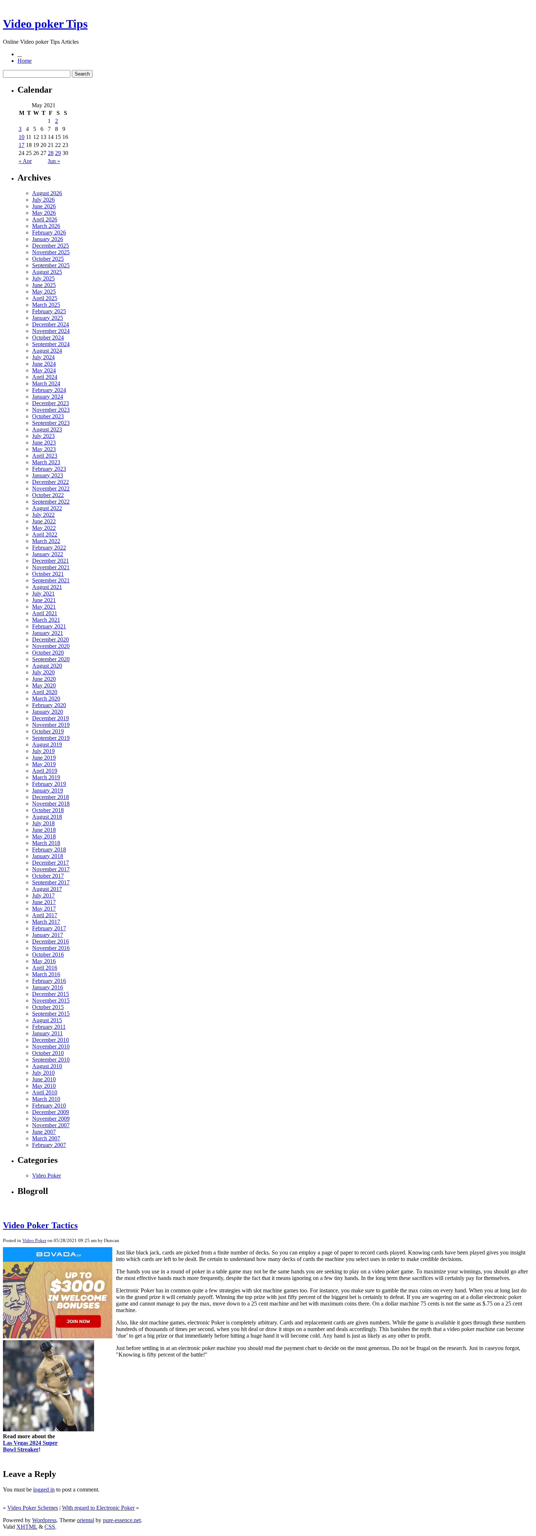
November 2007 (51, 1125)
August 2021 (47, 587)
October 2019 (48, 731)
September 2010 (51, 1059)
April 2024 (44, 377)
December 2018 (50, 797)
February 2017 (49, 928)
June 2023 (44, 442)
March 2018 (46, 843)
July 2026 (43, 200)
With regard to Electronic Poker (98, 1508)
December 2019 (50, 718)
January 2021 (47, 633)
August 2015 (47, 1020)
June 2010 (44, 1079)
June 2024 (44, 364)
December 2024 (50, 324)
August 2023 (47, 429)
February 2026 (49, 232)
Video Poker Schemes (32, 1508)
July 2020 (43, 672)
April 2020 (44, 692)
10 (21, 137)
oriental (85, 1520)
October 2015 (48, 1007)
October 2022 (48, 495)
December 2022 (50, 482)
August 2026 (47, 193)
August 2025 (47, 272)
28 (51, 153)
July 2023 (43, 436)
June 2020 (44, 679)
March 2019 (46, 777)
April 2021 (44, 613)
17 (21, 145)
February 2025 (49, 311)
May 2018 (44, 836)
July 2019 (43, 751)
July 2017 (43, 895)
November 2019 (51, 725)
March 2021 (46, 620)
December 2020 (50, 639)
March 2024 (46, 383)
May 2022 (44, 528)
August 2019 (47, 744)
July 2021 (43, 593)
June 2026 (44, 206)
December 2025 (50, 246)
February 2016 (49, 981)
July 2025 (43, 278)
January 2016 (47, 987)
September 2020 (51, 659)
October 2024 (48, 337)
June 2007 (44, 1132)
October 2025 (48, 259)
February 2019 (49, 784)
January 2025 (47, 318)
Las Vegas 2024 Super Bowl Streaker (30, 1446)
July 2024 (43, 357)
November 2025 (51, 252)
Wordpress (44, 1520)
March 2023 (46, 462)
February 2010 (49, 1105)
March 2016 (46, 974)
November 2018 (51, 803)
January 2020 (47, 712)
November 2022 (51, 488)
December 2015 (50, 994)
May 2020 (44, 685)
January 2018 (47, 856)
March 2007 (46, 1138)
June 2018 (44, 830)
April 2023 (44, 456)
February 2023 (49, 469)
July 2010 (43, 1073)
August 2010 (47, 1066)
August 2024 (47, 351)
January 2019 (47, 790)
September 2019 (51, 738)
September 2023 (51, 423)
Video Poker (46, 1175)
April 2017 (44, 915)
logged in (44, 1489)
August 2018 (47, 817)
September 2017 (51, 882)
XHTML (26, 1527)
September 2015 (51, 1014)
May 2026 (44, 213)
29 (58, 153)
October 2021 (48, 574)
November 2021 (51, 567)
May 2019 (44, 764)
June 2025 (44, 285)
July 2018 (43, 823)
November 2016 (51, 948)
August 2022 (47, 508)
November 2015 (51, 1000)
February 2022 (49, 547)
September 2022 (51, 502)
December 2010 (50, 1040)
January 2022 (47, 554)
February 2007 (49, 1145)
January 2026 (47, 239)
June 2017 (44, 902)
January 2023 (47, 475)
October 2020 (48, 652)
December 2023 (50, 403)
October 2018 (48, 810)
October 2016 (48, 954)
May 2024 (44, 370)
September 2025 (51, 265)
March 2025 (46, 305)
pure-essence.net (122, 1520)
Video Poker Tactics (40, 1225)
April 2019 (44, 771)
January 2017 (47, 935)
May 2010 (44, 1086)
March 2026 (46, 226)
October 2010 (48, 1053)
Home (25, 61)
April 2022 (44, 534)
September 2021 (51, 580)
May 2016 (44, 961)
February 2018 (49, 849)
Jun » (54, 161)
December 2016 (50, 941)
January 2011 (47, 1033)
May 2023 (44, 449)
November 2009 (51, 1119)
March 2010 (46, 1099)
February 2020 (49, 705)
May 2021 (44, 607)
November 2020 (51, 646)
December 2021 (50, 561)
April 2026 (44, 219)
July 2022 (43, 515)
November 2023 (51, 410)
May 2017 (44, 908)
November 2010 (51, 1046)
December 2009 (50, 1112)
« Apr (25, 161)
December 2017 (50, 863)
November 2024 (51, 331)
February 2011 (49, 1027)
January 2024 (47, 396)
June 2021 (44, 600)
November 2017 (51, 869)
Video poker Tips (45, 23)
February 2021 (49, 626)
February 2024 (49, 390)
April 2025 (44, 298)
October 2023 (48, 416)
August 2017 (47, 889)
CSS (49, 1527)
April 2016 (44, 968)
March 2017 (46, 922)
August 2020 (47, 666)
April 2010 (44, 1092)
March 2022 (46, 541)
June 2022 (44, 521)
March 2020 (46, 698)
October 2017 (48, 876)
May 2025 (44, 291)
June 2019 (44, 758)
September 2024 (51, 344)
